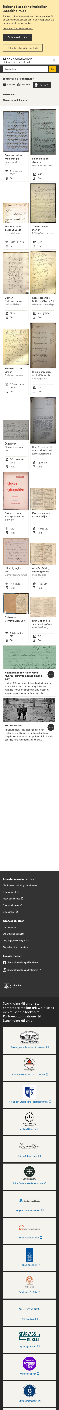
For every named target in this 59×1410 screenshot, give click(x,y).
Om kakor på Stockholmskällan (18, 28)
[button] (9, 95)
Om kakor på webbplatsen (15, 947)
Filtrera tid (8, 94)
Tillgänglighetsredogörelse (16, 940)
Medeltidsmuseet (11, 899)
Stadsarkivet (9, 912)
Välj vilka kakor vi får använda (23, 47)
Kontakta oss (9, 927)
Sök (52, 69)
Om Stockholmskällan (13, 934)
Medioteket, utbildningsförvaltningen (20, 885)
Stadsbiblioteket (11, 905)
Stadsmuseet (9, 892)
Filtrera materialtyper (14, 100)
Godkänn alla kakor (17, 37)
